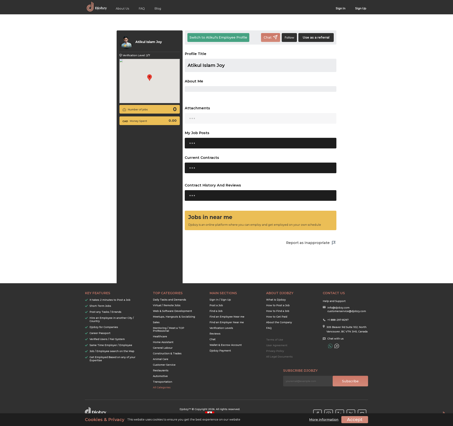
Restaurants (160, 370)
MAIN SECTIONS (223, 293)
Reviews (215, 333)
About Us (122, 8)
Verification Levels (221, 328)
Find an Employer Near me (227, 322)
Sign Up (360, 8)
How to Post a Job (278, 305)
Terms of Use (274, 339)
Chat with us (335, 338)
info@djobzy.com (338, 307)
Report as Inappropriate (308, 243)
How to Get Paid (276, 316)
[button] (149, 77)
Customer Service (164, 364)
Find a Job (216, 311)
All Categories (162, 387)
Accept (354, 419)
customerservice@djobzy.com (346, 311)
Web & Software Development (172, 311)
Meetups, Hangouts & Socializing (174, 316)
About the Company (279, 322)
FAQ (142, 8)
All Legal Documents (279, 356)
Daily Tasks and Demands (169, 299)
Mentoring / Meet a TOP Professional (168, 329)
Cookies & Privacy (104, 420)
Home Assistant (163, 342)
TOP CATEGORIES (168, 293)
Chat (213, 339)
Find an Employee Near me (227, 316)
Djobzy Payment (220, 350)
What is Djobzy (276, 299)
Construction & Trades (167, 353)
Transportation (162, 381)
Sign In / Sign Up (220, 299)
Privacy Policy (275, 351)
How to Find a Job (277, 311)
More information (324, 420)
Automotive (160, 376)
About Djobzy (279, 293)
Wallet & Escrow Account (226, 345)
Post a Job (216, 305)
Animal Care (160, 359)
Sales (156, 322)
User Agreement (276, 345)
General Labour (163, 347)
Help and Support (334, 301)
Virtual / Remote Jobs (166, 305)
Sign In (340, 8)
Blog (157, 8)
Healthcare (160, 336)
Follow (289, 37)
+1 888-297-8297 (338, 320)
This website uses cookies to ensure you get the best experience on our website (162, 420)
